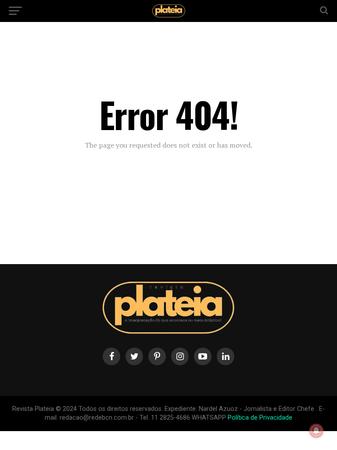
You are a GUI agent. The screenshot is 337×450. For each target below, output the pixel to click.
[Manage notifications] (316, 431)
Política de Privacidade (260, 417)
